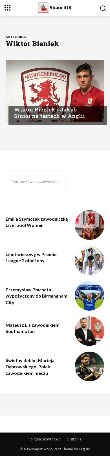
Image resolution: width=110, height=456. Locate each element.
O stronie (74, 439)
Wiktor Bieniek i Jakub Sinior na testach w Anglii (49, 112)
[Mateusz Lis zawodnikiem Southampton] (89, 331)
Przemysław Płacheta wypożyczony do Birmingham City (36, 296)
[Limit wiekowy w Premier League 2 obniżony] (89, 260)
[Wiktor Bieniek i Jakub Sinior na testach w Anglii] (55, 91)
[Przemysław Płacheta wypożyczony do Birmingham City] (89, 296)
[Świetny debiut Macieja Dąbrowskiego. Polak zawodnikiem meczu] (89, 366)
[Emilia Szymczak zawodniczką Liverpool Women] (89, 225)
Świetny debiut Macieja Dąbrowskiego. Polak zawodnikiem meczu (30, 367)
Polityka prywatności (44, 439)
